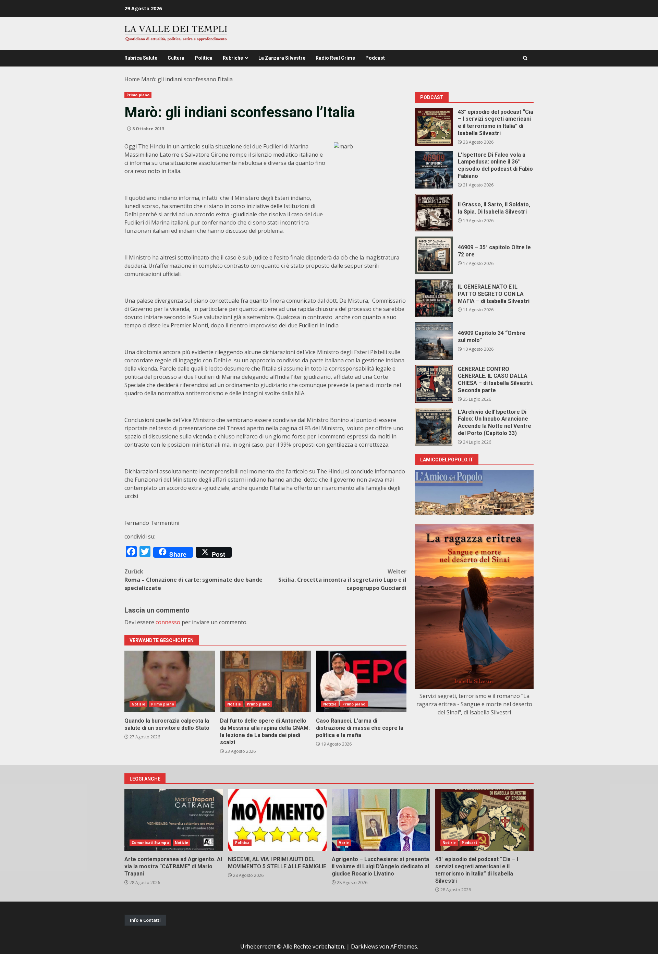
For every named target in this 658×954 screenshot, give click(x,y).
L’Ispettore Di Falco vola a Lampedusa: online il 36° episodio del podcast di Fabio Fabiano (434, 170)
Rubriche (233, 58)
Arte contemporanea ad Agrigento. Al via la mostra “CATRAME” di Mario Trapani (173, 820)
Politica (203, 58)
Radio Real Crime (335, 58)
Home (132, 79)
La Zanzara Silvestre (281, 58)
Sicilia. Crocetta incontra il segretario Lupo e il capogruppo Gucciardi (342, 580)
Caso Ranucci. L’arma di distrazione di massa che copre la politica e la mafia (361, 681)
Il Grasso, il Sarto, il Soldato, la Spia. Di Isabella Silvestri (434, 212)
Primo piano (137, 95)
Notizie (138, 704)
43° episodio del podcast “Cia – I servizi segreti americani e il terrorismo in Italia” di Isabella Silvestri (434, 127)
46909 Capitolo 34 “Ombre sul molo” (434, 341)
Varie (344, 842)
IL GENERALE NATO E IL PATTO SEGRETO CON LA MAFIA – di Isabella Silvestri (434, 298)
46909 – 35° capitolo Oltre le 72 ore (434, 255)
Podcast (375, 58)
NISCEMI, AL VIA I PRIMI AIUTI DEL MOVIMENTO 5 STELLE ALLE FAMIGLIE (277, 820)
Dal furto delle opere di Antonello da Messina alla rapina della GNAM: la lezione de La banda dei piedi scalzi (265, 681)
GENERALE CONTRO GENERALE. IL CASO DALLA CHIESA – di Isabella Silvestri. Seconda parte (434, 384)
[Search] (525, 58)
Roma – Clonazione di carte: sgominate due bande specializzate (193, 580)
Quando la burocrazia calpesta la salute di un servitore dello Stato (169, 681)
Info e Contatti (145, 920)
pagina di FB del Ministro (311, 428)
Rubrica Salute (140, 58)
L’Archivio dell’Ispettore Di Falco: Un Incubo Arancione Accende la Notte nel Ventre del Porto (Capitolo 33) (434, 427)
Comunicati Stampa (150, 842)
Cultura (176, 58)
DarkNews (364, 946)
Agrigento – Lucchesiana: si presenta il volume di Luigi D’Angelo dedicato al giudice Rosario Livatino (381, 820)
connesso (168, 622)
